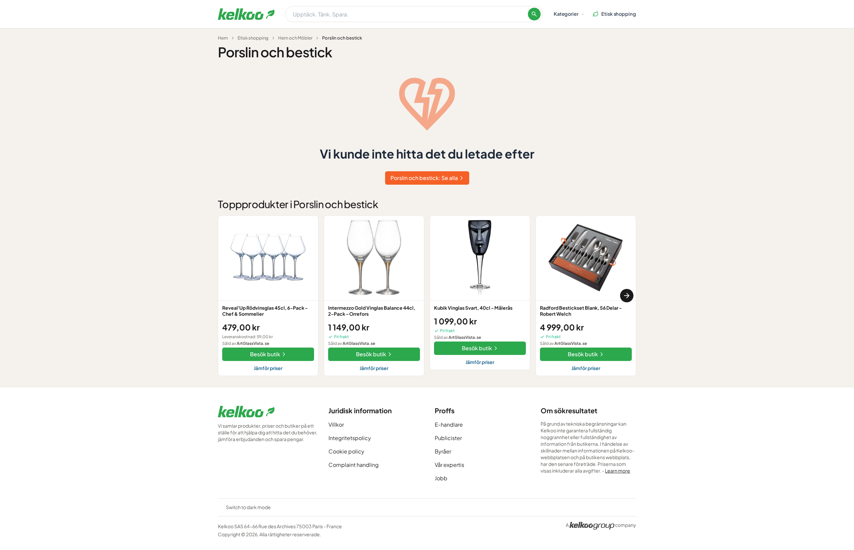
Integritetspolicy (349, 437)
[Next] (626, 295)
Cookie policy (346, 451)
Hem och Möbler (295, 38)
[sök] (534, 14)
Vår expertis (449, 464)
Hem (223, 38)
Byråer (443, 451)
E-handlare (449, 424)
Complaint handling (353, 464)
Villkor (336, 424)
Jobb (441, 478)
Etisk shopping (253, 38)
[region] (427, 295)
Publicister (448, 437)
